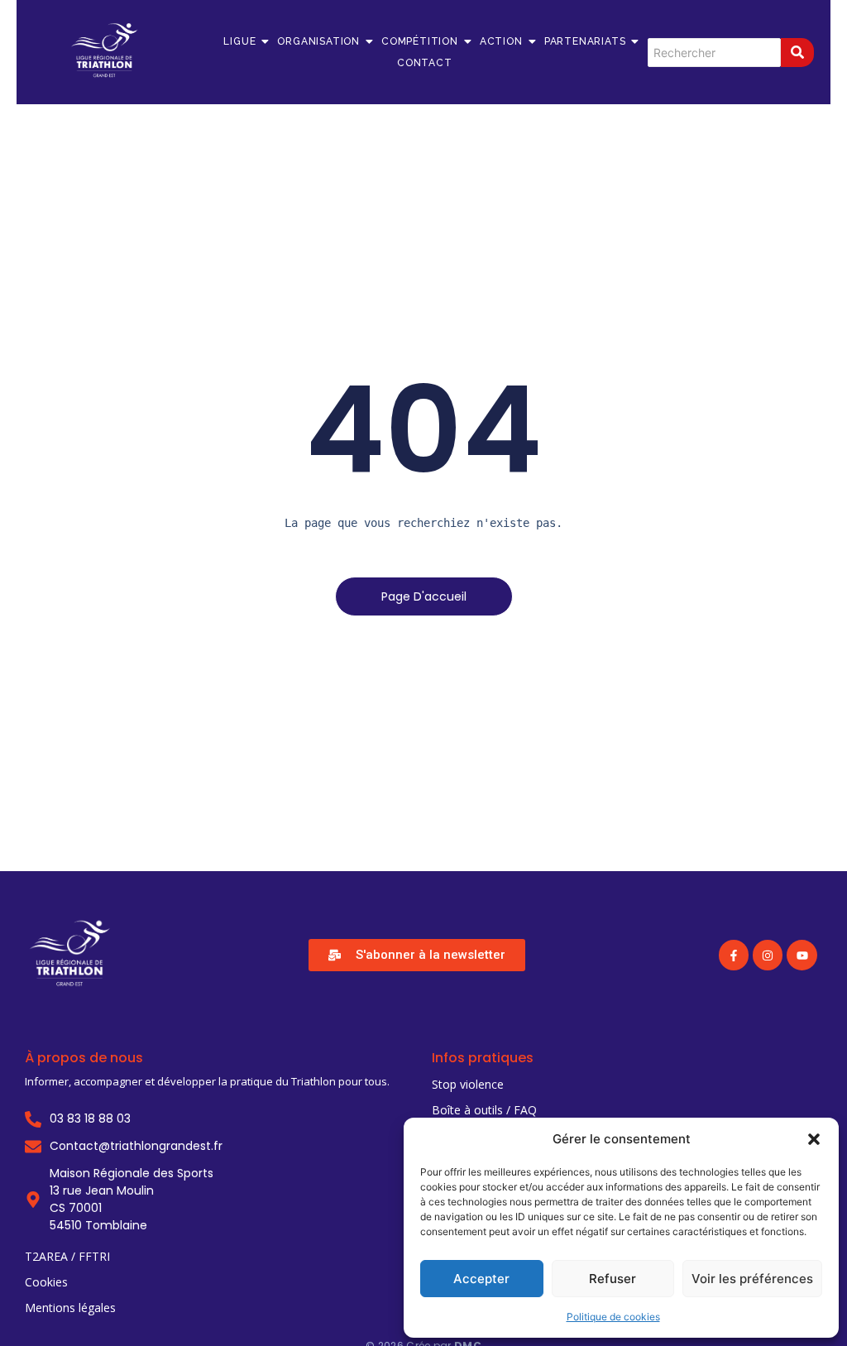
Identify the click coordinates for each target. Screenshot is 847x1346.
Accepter (481, 1278)
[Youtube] (801, 955)
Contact (424, 63)
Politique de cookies (613, 1316)
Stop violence (468, 1084)
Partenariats (585, 41)
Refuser (612, 1278)
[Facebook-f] (734, 955)
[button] (814, 1139)
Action (501, 41)
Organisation (318, 41)
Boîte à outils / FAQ (484, 1110)
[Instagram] (767, 955)
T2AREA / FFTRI (67, 1256)
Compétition (419, 41)
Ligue (239, 41)
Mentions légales (70, 1307)
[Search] (797, 52)
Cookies (46, 1282)
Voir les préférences (752, 1278)
